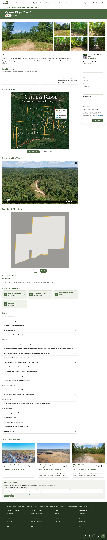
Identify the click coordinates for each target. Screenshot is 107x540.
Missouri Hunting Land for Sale (41, 506)
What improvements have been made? (14, 325)
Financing (32, 3)
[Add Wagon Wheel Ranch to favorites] (99, 466)
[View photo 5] (62, 44)
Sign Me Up (9, 496)
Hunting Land (10, 513)
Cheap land (86, 506)
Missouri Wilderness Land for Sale (75, 506)
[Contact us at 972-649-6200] (85, 3)
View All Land (93, 3)
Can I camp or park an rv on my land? (13, 422)
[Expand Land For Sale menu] (14, 3)
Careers (56, 524)
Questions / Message (87, 96)
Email (84, 77)
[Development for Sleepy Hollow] (18, 460)
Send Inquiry (98, 120)
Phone (84, 83)
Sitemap (52, 536)
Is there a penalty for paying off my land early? (16, 358)
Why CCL (26, 3)
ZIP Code (84, 90)
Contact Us (53, 3)
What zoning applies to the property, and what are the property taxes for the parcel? (27, 404)
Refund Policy (47, 536)
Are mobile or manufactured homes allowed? (16, 427)
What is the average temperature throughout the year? (19, 394)
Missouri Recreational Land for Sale (57, 506)
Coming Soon (82, 529)
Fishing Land (9, 518)
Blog (47, 3)
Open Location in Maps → (9, 275)
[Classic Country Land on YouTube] (94, 536)
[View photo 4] (97, 29)
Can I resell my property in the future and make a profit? (19, 367)
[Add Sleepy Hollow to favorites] (29, 466)
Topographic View (47, 152)
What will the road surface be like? (13, 335)
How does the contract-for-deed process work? (17, 380)
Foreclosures (19, 3)
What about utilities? (9, 330)
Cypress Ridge (30, 7)
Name (84, 71)
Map (36, 271)
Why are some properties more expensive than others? (19, 376)
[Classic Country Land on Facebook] (85, 536)
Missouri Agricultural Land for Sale (25, 506)
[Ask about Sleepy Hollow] (32, 466)
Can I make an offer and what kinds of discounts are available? (21, 371)
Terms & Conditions (35, 536)
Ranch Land (9, 521)
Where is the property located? (12, 321)
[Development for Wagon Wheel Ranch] (88, 460)
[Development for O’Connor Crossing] (53, 460)
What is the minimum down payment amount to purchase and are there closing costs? (27, 344)
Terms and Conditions (98, 115)
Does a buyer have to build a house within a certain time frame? (21, 362)
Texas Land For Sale (35, 524)
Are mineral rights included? (11, 413)
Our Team (57, 516)
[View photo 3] (79, 29)
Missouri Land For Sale (36, 516)
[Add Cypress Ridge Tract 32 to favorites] (3, 55)
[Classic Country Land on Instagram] (89, 536)
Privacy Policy (85, 117)
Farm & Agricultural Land (12, 516)
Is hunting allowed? (9, 431)
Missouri (14, 7)
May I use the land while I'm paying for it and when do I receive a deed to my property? (27, 353)
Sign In (103, 3)
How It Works (82, 513)
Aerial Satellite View (33, 152)
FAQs (80, 518)
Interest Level (86, 106)
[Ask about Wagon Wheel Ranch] (102, 466)
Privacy (41, 536)
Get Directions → (7, 278)
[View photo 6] (79, 44)
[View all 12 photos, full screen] (27, 36)
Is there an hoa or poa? (10, 417)
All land (14, 506)
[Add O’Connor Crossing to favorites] (64, 466)
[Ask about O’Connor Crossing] (67, 466)
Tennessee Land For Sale (36, 521)
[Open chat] (103, 536)
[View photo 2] (62, 29)
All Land (8, 7)
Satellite (43, 271)
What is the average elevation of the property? (16, 390)
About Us (57, 513)
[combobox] (72, 3)
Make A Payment (40, 3)
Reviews (57, 518)
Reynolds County (21, 7)
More (8, 526)
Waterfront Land (10, 524)
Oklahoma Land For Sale (36, 513)
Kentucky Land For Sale (36, 518)
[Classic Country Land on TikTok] (98, 536)
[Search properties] (59, 3)
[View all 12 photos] (97, 44)
